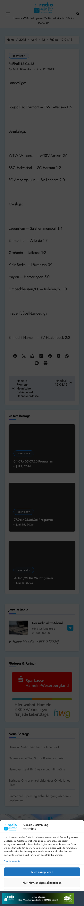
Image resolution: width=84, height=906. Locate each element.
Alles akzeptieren (42, 872)
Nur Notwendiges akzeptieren (42, 883)
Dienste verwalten (12, 861)
